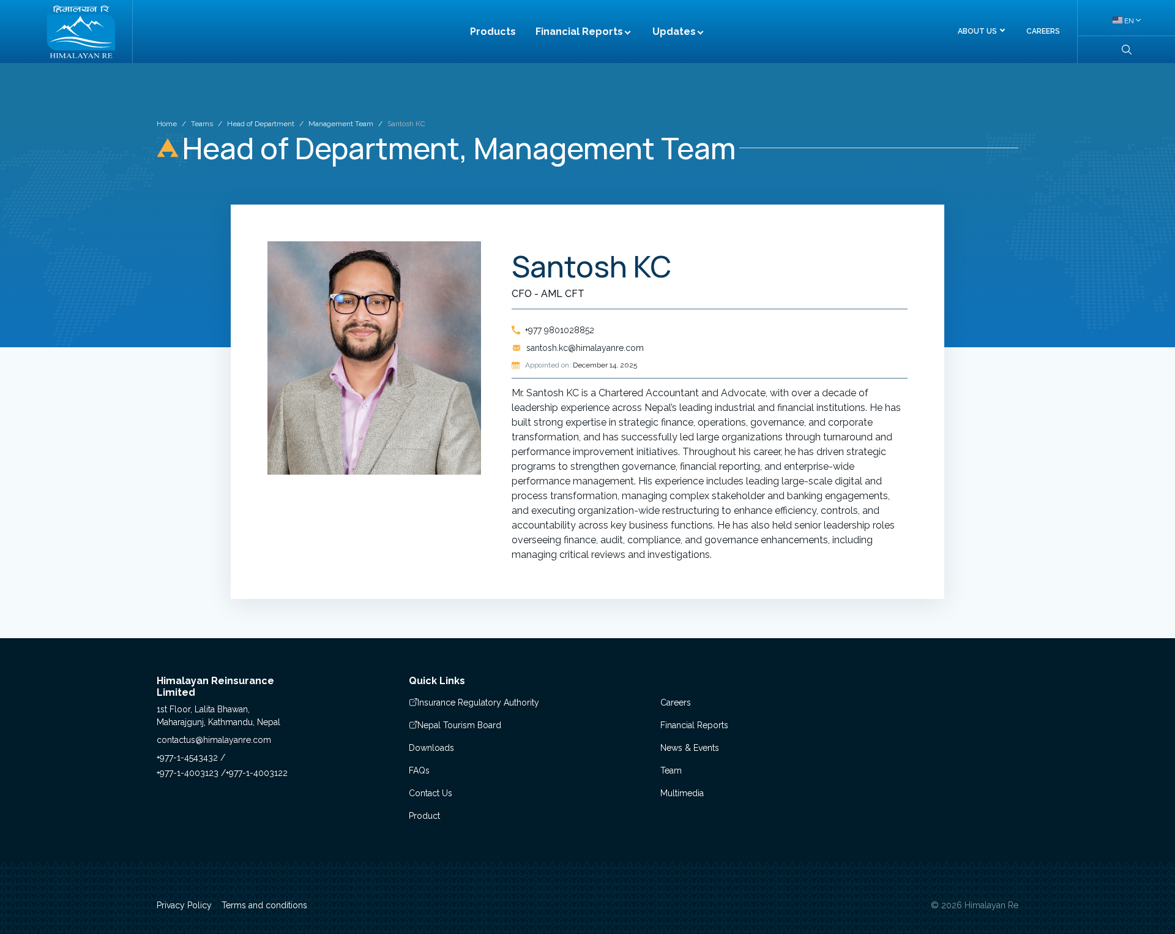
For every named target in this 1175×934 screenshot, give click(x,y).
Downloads (431, 748)
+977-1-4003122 (257, 773)
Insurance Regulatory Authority (478, 702)
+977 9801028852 (559, 330)
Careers (675, 702)
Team (671, 770)
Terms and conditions (264, 905)
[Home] (81, 32)
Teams (202, 123)
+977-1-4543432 (188, 758)
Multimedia (682, 793)
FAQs (419, 770)
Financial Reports (579, 31)
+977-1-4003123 (189, 773)
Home (167, 123)
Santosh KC (406, 123)
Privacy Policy (184, 905)
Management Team (340, 123)
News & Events (689, 748)
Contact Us (430, 793)
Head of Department (260, 123)
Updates (674, 31)
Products (493, 31)
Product (424, 816)
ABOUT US (977, 31)
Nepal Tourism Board (459, 725)
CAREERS (1043, 31)
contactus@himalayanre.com (214, 740)
